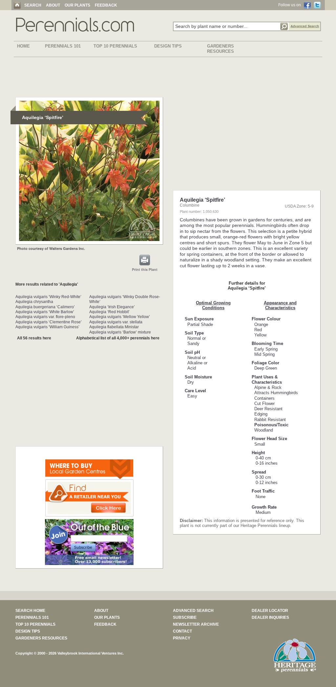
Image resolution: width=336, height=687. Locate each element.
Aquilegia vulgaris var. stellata (115, 322)
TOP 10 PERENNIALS (115, 46)
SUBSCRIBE (185, 617)
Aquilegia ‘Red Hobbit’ (109, 312)
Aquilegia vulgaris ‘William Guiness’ (47, 327)
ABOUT (53, 5)
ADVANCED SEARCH (193, 610)
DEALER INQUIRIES (270, 617)
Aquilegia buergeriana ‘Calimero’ (45, 307)
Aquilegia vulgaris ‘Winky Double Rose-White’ (124, 299)
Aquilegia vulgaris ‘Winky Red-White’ (48, 296)
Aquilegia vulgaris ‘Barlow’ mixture (120, 332)
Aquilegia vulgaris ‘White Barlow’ (44, 312)
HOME (23, 46)
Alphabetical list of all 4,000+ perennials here (117, 338)
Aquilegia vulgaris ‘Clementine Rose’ (48, 322)
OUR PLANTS (77, 5)
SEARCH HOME (30, 610)
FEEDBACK (106, 5)
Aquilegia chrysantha (34, 301)
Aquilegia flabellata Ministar (114, 327)
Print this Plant (145, 269)
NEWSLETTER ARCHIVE (196, 624)
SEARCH (32, 5)
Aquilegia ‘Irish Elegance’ (112, 307)
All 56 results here (34, 338)
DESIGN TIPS (168, 46)
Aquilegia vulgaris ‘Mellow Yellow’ (119, 316)
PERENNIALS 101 (63, 46)
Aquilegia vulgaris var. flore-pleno (45, 316)
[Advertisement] (168, 78)
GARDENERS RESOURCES (220, 49)
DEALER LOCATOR (270, 610)
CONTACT (182, 631)
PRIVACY (181, 638)
